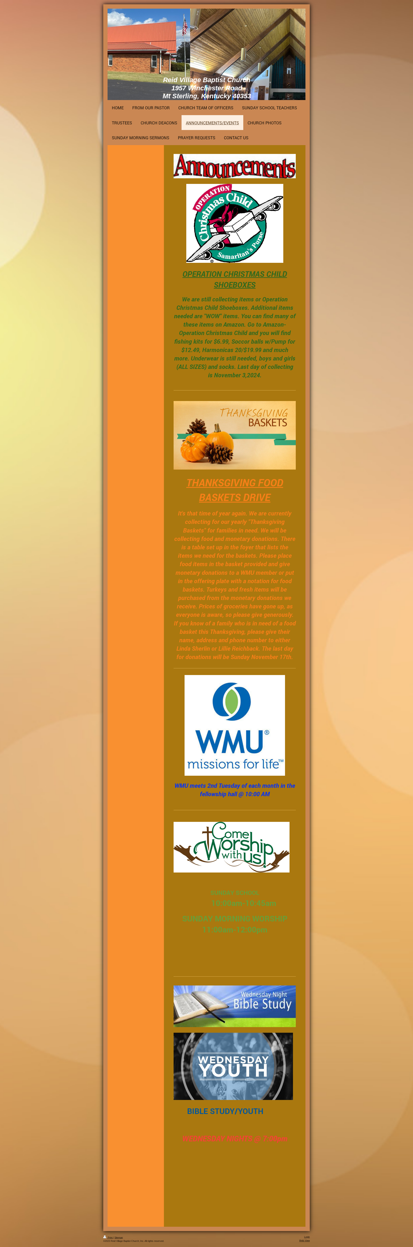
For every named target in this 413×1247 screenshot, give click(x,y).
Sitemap (118, 1237)
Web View (304, 1240)
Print (110, 1237)
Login (307, 1237)
